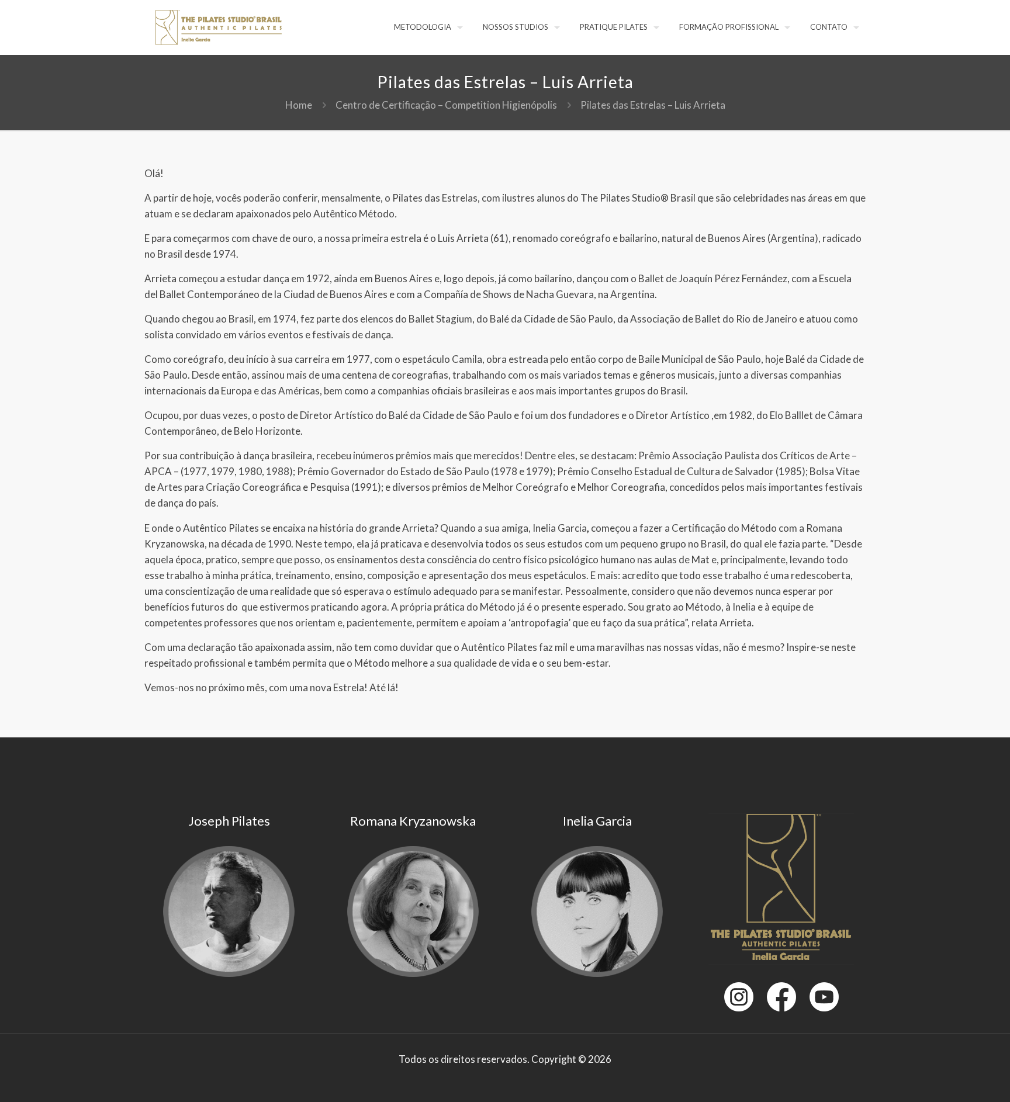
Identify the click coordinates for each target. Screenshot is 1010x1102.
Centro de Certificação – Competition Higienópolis (446, 105)
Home (298, 105)
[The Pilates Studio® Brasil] (218, 26)
